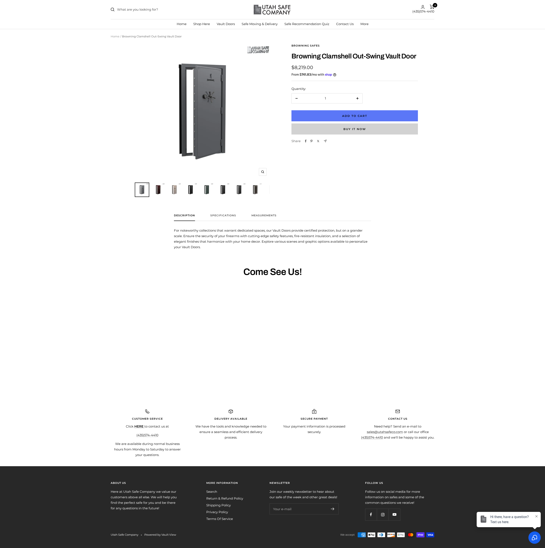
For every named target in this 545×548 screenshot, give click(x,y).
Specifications (223, 215)
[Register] (332, 508)
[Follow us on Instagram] (383, 514)
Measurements (264, 215)
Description (184, 215)
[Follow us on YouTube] (394, 514)
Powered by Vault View (160, 534)
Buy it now (354, 129)
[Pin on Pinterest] (311, 141)
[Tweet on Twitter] (318, 141)
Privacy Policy (217, 512)
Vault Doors (226, 24)
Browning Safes (305, 45)
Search (211, 492)
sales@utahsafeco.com (385, 432)
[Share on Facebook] (306, 141)
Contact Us (345, 24)
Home (181, 24)
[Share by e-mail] (325, 141)
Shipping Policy (218, 505)
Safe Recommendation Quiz (306, 24)
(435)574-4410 (423, 11)
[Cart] (432, 7)
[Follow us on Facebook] (371, 514)
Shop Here (201, 24)
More (364, 24)
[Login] (423, 7)
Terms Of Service (219, 519)
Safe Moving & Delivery (260, 24)
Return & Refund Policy (224, 498)
